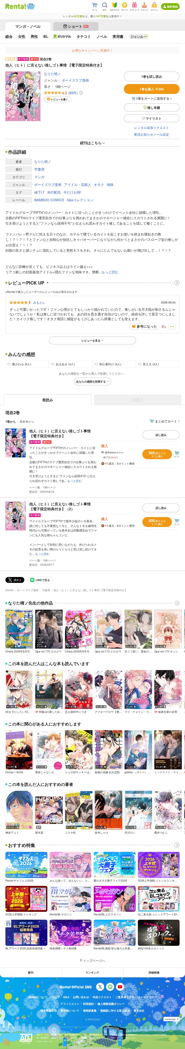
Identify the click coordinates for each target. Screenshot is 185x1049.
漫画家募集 (90, 1010)
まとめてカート (166, 421)
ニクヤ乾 (70, 832)
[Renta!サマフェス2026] (30, 6)
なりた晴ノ (52, 73)
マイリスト (154, 118)
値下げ (39, 192)
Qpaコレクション (80, 199)
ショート (78, 26)
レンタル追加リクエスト (151, 127)
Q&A (66, 997)
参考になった (147, 326)
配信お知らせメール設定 (151, 134)
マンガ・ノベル (28, 26)
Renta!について (38, 997)
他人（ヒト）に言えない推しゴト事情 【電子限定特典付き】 (60, 433)
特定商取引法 (49, 1010)
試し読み (161, 435)
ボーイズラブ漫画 (75, 80)
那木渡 (39, 832)
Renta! (9, 590)
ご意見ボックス (124, 997)
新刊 (30, 972)
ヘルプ (55, 997)
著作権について (69, 1010)
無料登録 (172, 7)
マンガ (39, 176)
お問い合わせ (81, 997)
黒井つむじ (161, 832)
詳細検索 (154, 972)
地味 (110, 184)
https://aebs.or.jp (44, 1041)
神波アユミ (12, 832)
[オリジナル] (62, 36)
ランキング (92, 972)
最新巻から (27, 421)
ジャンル (137, 36)
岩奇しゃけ (101, 832)
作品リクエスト (102, 997)
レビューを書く (59, 99)
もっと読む (110, 271)
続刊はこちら (91, 142)
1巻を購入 (152, 89)
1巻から (10, 421)
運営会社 (139, 1010)
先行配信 (54, 192)
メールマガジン (147, 997)
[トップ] (15, 6)
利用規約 (88, 1004)
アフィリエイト (69, 1004)
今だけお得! (72, 192)
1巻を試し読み (151, 76)
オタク (99, 184)
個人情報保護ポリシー (111, 1004)
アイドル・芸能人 (77, 184)
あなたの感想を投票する (91, 381)
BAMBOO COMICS (49, 199)
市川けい (130, 832)
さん (39, 302)
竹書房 (39, 169)
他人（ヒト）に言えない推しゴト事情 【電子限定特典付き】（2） (60, 506)
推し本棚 (153, 107)
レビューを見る (90, 340)
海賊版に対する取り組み (115, 1010)
